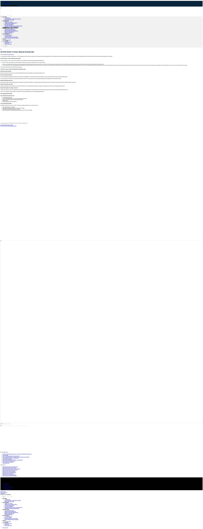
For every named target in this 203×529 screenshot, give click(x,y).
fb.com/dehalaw (7, 489)
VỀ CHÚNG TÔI (7, 17)
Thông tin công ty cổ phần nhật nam (9, 472)
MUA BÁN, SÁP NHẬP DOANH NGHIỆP (12, 26)
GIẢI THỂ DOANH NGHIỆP (9, 23)
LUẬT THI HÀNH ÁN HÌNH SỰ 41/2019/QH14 (11, 456)
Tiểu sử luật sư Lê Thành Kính (8, 462)
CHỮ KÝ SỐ (7, 43)
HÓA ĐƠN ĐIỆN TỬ (8, 42)
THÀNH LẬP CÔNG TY (9, 21)
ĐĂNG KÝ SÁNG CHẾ (8, 33)
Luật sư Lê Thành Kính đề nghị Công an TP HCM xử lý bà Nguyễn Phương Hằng (17, 454)
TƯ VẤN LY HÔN (8, 40)
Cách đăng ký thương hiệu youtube (6, 124)
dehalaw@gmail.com (6, 485)
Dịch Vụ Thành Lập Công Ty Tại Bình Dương (10, 458)
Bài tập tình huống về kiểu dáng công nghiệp (8, 125)
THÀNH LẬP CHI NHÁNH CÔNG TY (11, 22)
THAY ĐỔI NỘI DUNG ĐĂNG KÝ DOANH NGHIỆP (13, 25)
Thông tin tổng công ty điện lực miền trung (10, 469)
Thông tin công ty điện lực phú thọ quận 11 (10, 466)
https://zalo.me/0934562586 (7, 487)
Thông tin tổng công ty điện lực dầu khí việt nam (11, 468)
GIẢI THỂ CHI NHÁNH (9, 24)
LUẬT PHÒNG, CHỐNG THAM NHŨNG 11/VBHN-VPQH (13, 460)
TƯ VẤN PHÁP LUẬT (8, 35)
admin (13, 54)
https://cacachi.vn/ (3, 492)
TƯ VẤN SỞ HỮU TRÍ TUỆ (9, 29)
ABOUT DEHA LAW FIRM (9, 19)
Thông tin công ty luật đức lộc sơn (9, 461)
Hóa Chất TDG (3, 491)
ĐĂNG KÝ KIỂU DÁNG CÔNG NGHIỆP (11, 31)
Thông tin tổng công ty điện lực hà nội (9, 467)
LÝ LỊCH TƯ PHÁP (8, 36)
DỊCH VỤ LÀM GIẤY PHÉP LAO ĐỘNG (12, 38)
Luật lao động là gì (6, 463)
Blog (1, 49)
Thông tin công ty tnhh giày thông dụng (10, 475)
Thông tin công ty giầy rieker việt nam (9, 474)
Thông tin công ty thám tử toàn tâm (9, 470)
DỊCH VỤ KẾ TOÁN (8, 44)
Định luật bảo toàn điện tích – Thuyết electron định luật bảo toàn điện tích (16, 457)
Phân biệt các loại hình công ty (8, 473)
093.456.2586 (6, 484)
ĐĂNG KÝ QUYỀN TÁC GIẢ (9, 32)
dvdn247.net (2, 493)
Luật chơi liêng (5, 455)
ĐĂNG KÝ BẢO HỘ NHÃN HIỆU (10, 30)
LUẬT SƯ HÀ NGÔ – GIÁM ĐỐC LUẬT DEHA (13, 18)
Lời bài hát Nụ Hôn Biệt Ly (7, 459)
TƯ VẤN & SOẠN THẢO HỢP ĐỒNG (11, 37)
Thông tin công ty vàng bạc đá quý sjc (9, 471)
